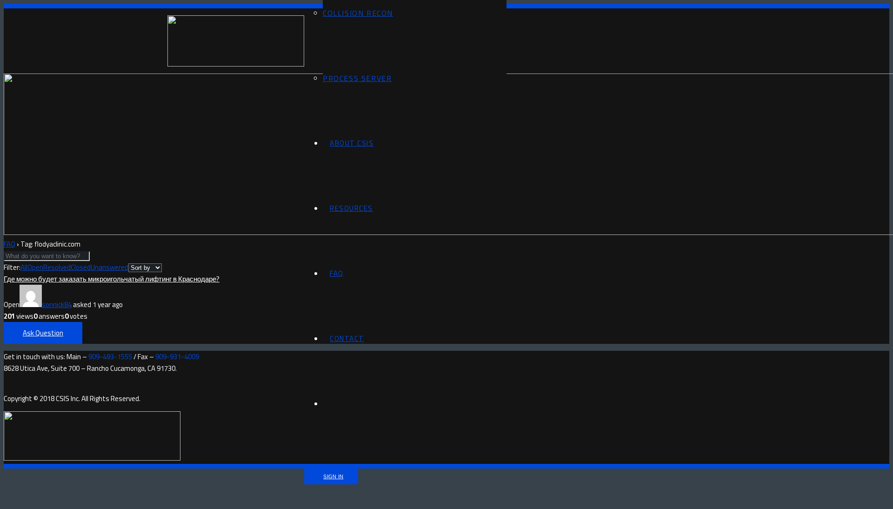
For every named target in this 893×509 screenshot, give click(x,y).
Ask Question (43, 333)
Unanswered (109, 267)
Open (35, 267)
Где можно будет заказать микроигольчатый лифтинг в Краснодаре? (112, 279)
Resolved (57, 267)
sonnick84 (57, 304)
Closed (81, 267)
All (23, 267)
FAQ (9, 244)
